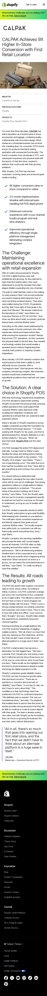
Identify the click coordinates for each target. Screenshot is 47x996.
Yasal (6, 956)
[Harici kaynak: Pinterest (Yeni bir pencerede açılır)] (6, 984)
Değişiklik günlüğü (12, 897)
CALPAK (33, 131)
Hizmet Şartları (10, 951)
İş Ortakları (8, 851)
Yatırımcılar (9, 821)
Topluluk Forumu (11, 917)
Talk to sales (31, 4)
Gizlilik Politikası (11, 961)
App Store (8, 846)
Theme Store (10, 841)
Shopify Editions (11, 815)
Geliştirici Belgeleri (12, 836)
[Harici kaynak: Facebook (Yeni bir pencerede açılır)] (6, 978)
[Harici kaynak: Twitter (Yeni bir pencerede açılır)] (12, 978)
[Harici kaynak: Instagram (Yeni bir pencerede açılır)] (24, 978)
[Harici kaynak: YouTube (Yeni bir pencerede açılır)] (18, 978)
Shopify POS (22, 441)
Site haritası (9, 966)
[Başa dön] (7, 793)
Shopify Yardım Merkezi (14, 912)
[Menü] (44, 5)
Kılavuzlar (8, 882)
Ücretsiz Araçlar (11, 892)
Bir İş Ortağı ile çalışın (13, 923)
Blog (6, 872)
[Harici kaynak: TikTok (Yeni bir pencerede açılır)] (30, 978)
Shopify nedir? (10, 810)
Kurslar (7, 887)
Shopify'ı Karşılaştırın (13, 877)
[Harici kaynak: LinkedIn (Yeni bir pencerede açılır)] (36, 978)
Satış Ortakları (10, 856)
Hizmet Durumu (11, 928)
